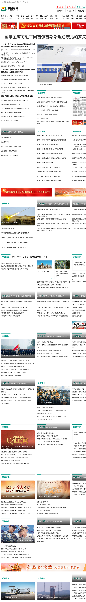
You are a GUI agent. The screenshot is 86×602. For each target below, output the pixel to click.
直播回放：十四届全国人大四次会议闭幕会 (13, 539)
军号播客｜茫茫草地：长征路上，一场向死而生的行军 (52, 429)
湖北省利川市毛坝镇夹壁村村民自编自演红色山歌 (15, 583)
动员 (76, 16)
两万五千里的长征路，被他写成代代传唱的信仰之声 (51, 435)
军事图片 (6, 448)
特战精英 (6, 295)
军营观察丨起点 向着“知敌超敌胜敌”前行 (12, 332)
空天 (76, 18)
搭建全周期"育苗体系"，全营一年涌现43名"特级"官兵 (62, 273)
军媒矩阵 (77, 93)
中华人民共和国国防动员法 (8, 575)
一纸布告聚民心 (5, 441)
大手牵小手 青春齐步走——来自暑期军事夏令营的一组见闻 (17, 570)
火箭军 (46, 16)
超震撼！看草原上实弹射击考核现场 (11, 282)
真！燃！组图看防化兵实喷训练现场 (47, 468)
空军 (41, 16)
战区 (22, 16)
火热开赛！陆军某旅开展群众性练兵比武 (48, 482)
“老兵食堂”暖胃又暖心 (78, 515)
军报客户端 (70, 11)
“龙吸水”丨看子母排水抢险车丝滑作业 (12, 151)
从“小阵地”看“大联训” (44, 271)
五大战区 (77, 203)
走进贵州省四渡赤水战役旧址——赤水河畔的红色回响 (16, 435)
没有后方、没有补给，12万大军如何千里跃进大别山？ (16, 438)
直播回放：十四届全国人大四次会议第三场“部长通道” (16, 536)
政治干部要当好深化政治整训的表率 (11, 394)
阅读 (67, 18)
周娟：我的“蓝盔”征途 (43, 329)
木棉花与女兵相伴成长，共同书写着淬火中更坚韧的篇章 (52, 334)
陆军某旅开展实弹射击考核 (9, 222)
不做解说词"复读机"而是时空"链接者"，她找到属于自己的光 (53, 326)
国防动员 (6, 550)
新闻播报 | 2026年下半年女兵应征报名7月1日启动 (51, 332)
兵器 (72, 18)
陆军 (32, 16)
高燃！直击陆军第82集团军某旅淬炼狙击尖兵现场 (15, 485)
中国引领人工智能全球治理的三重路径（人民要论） (15, 379)
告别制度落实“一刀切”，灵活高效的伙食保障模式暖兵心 (52, 287)
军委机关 (41, 203)
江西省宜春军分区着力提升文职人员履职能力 (49, 575)
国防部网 (60, 11)
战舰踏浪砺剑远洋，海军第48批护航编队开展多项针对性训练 (17, 315)
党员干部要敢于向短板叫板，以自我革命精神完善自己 (16, 388)
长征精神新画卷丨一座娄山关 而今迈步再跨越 (14, 473)
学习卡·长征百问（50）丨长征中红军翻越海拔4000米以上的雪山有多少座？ (17, 469)
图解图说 (77, 448)
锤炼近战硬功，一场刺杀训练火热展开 (47, 476)
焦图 (10, 16)
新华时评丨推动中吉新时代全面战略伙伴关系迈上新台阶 (52, 394)
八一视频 (6, 131)
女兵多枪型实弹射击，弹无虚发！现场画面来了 (50, 315)
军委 (17, 16)
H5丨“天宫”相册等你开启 (44, 539)
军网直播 (6, 506)
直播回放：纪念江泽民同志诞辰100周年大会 (14, 525)
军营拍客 (41, 448)
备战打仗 (6, 203)
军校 (17, 18)
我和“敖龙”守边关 (77, 316)
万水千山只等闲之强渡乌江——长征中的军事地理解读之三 (17, 476)
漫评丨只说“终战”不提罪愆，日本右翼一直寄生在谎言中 (52, 374)
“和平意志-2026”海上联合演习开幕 (10, 334)
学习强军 (41, 93)
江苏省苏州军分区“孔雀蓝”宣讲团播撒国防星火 (50, 577)
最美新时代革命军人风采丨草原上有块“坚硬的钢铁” (15, 329)
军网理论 (6, 355)
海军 (36, 16)
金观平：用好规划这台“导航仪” (45, 379)
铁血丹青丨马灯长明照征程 (44, 421)
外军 (80, 18)
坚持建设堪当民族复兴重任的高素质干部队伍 (13, 391)
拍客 (41, 18)
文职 (80, 16)
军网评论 (41, 355)
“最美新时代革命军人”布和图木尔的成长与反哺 (14, 326)
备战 (27, 16)
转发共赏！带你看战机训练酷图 (45, 473)
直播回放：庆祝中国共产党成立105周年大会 (13, 530)
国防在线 (81, 11)
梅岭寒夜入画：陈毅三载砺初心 (45, 426)
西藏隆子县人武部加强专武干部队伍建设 (12, 580)
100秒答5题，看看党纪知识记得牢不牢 (48, 542)
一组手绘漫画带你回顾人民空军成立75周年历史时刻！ (52, 536)
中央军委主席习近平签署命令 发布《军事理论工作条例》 (53, 222)
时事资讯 (77, 131)
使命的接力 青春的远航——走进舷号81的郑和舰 (14, 479)
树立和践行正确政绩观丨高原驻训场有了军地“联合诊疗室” (17, 285)
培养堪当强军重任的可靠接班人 (10, 374)
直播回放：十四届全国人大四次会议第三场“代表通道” (16, 542)
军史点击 (6, 401)
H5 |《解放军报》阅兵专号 (44, 533)
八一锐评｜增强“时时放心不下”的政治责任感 (49, 388)
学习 (2, 16)
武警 (56, 16)
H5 (39, 506)
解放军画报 (71, 7)
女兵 (63, 16)
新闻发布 (41, 131)
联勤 (51, 16)
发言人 (46, 18)
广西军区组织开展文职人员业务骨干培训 (48, 580)
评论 (6, 18)
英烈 (51, 18)
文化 (63, 18)
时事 (10, 18)
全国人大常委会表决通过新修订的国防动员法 (13, 577)
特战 (56, 18)
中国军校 (77, 257)
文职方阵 (41, 550)
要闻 (6, 16)
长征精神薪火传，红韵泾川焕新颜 (10, 482)
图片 (32, 18)
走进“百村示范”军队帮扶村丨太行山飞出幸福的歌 (14, 287)
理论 (2, 18)
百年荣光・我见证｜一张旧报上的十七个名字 (13, 432)
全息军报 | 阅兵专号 (42, 530)
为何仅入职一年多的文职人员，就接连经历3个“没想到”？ (52, 583)
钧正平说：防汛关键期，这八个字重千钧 (48, 391)
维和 (67, 16)
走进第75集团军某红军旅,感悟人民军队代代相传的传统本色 (53, 282)
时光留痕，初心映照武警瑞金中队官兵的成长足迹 (50, 485)
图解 (36, 18)
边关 (72, 16)
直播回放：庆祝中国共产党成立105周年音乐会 (14, 533)
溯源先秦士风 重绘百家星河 (44, 432)
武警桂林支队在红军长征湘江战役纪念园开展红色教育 (52, 479)
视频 (22, 18)
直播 (27, 18)
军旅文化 (41, 401)
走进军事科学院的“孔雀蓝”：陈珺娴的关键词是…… (51, 569)
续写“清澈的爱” (76, 313)
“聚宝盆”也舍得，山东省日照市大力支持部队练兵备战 (16, 586)
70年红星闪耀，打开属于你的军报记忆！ (48, 525)
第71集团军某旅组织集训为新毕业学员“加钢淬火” (50, 285)
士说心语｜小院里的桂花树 (44, 438)
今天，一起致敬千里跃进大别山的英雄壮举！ (14, 421)
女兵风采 (41, 295)
